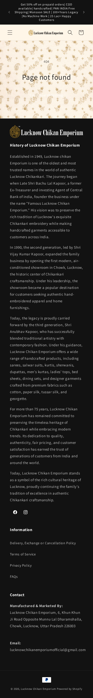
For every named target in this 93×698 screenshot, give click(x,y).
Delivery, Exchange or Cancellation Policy (43, 543)
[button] (9, 32)
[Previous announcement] (9, 12)
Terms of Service (23, 554)
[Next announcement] (83, 12)
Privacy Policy (20, 565)
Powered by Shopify (69, 689)
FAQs (14, 576)
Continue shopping (46, 95)
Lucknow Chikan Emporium (38, 689)
